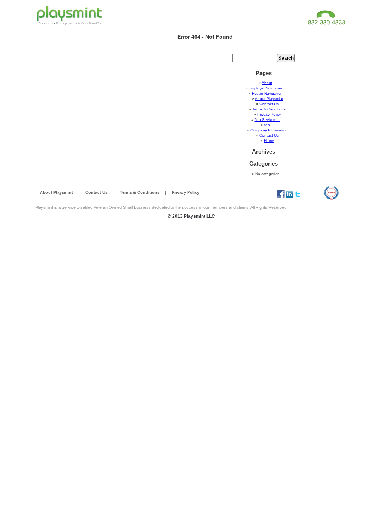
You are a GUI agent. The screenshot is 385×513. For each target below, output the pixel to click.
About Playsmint (269, 99)
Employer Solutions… (267, 88)
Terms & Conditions (269, 109)
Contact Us (269, 104)
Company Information (269, 130)
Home (269, 141)
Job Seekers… (267, 120)
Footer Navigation (267, 93)
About (267, 83)
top (267, 125)
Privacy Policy (269, 114)
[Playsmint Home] (69, 15)
